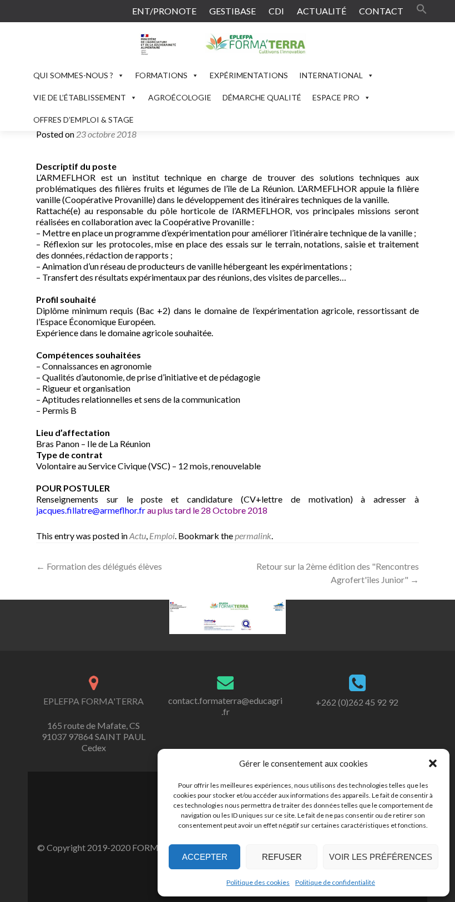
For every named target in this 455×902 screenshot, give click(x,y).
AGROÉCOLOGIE (179, 97)
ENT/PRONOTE (164, 11)
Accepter (205, 857)
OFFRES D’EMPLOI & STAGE (83, 119)
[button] (432, 763)
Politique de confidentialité (335, 882)
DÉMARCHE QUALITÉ (262, 97)
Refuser (282, 857)
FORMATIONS (161, 75)
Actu (137, 535)
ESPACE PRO (336, 97)
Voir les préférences (380, 857)
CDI (276, 11)
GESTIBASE (232, 11)
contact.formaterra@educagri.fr (225, 706)
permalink (253, 535)
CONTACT (381, 11)
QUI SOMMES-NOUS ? (73, 75)
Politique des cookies (258, 882)
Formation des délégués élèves (99, 566)
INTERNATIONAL (331, 75)
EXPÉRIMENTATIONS (249, 75)
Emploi (162, 535)
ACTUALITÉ (321, 11)
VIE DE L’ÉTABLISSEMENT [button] (79, 97)
